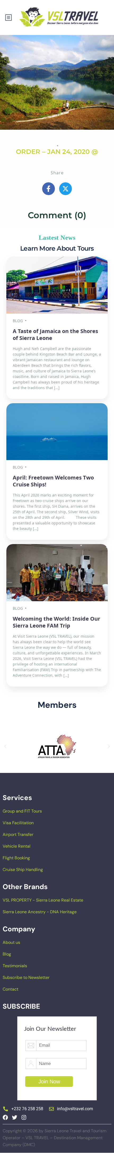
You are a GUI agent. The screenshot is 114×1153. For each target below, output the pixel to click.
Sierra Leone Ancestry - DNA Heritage (40, 912)
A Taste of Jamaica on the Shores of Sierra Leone (55, 334)
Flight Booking (16, 858)
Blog (7, 954)
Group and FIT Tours (22, 811)
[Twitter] (14, 1117)
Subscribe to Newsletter (26, 977)
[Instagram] (24, 1117)
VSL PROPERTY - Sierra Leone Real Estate (43, 900)
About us (11, 942)
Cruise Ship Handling (23, 869)
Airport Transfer (18, 834)
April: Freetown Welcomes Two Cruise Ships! (53, 481)
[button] (5, 746)
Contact (10, 989)
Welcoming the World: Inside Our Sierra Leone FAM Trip (56, 622)
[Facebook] (5, 1117)
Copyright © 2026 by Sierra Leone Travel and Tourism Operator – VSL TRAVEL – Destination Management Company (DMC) (54, 1137)
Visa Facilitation (18, 823)
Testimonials (15, 966)
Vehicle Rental (16, 846)
